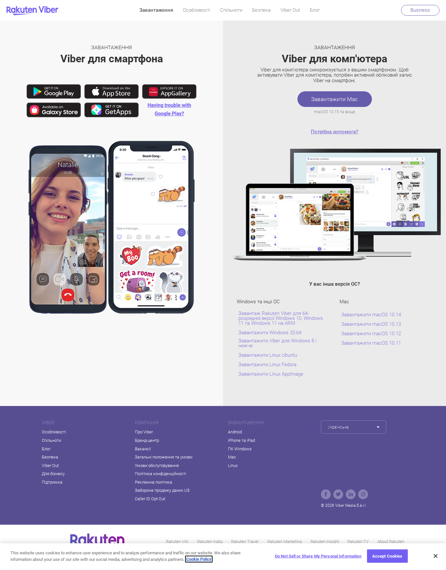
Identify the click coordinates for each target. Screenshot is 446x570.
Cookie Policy (199, 559)
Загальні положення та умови (163, 457)
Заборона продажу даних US (162, 490)
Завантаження (156, 10)
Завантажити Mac (334, 99)
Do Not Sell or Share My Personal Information (318, 556)
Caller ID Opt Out (150, 498)
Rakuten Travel (245, 541)
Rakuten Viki (177, 541)
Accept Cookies (387, 556)
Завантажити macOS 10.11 (371, 343)
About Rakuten (390, 541)
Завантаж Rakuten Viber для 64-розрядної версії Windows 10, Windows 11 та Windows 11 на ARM (280, 318)
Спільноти (231, 10)
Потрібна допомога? (334, 132)
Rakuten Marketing (284, 541)
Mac (232, 457)
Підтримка (52, 482)
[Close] (435, 556)
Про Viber (144, 431)
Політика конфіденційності (160, 473)
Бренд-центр (147, 440)
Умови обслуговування (157, 465)
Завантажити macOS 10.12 (371, 333)
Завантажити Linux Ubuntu (267, 355)
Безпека (261, 10)
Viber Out (290, 10)
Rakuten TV (358, 541)
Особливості (196, 10)
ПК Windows (240, 448)
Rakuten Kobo (210, 541)
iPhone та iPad (241, 440)
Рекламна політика (153, 482)
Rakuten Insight (325, 541)
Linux (233, 465)
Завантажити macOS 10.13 (371, 324)
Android (235, 431)
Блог (315, 10)
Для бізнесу (53, 473)
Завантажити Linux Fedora (267, 364)
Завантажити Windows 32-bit (270, 332)
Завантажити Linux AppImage (270, 374)
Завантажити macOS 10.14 (371, 314)
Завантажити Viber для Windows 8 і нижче (277, 343)
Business (420, 10)
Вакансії (143, 448)
